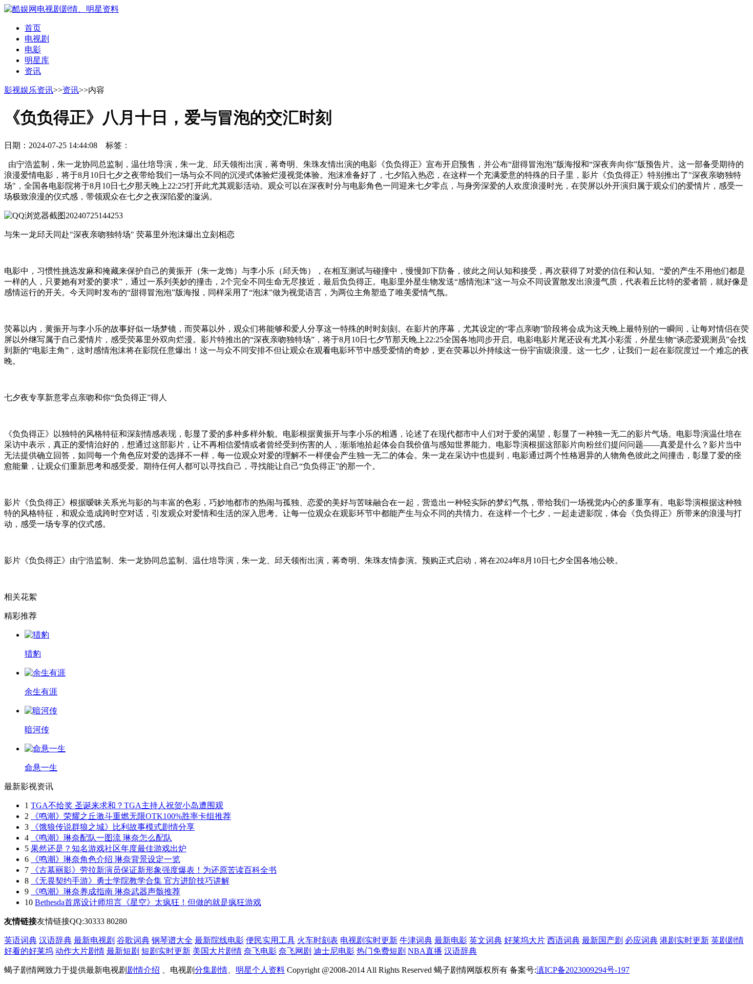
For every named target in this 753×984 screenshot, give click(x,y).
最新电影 (450, 940)
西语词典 (563, 940)
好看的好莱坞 (28, 951)
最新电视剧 (94, 940)
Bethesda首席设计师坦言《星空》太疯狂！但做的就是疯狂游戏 (148, 902)
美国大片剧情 (217, 951)
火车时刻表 (317, 940)
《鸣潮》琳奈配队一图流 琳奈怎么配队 (101, 837)
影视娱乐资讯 (28, 90)
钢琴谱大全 (172, 940)
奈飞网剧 (295, 951)
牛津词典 (416, 940)
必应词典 (641, 940)
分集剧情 (211, 970)
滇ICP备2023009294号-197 (583, 970)
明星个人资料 (260, 970)
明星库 (37, 60)
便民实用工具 (270, 940)
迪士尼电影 (333, 951)
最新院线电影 (219, 940)
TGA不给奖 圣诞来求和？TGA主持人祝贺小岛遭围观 (127, 805)
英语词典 (20, 940)
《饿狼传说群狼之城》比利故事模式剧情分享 (113, 827)
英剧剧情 (727, 940)
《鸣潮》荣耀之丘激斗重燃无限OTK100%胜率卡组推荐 (131, 816)
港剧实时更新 (684, 940)
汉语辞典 (55, 940)
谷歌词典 (133, 940)
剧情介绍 (143, 970)
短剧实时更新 (166, 951)
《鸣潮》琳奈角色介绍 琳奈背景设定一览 (105, 859)
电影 (33, 49)
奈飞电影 (260, 951)
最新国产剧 (602, 940)
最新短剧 (123, 951)
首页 (33, 28)
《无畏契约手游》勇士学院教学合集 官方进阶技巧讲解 (130, 880)
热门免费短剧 (381, 951)
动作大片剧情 (79, 951)
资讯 (33, 71)
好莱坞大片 (524, 940)
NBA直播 (425, 951)
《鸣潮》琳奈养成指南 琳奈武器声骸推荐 (105, 891)
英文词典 (485, 940)
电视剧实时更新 (369, 940)
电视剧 (37, 38)
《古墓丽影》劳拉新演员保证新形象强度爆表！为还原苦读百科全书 (154, 870)
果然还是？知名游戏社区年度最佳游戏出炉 (108, 848)
